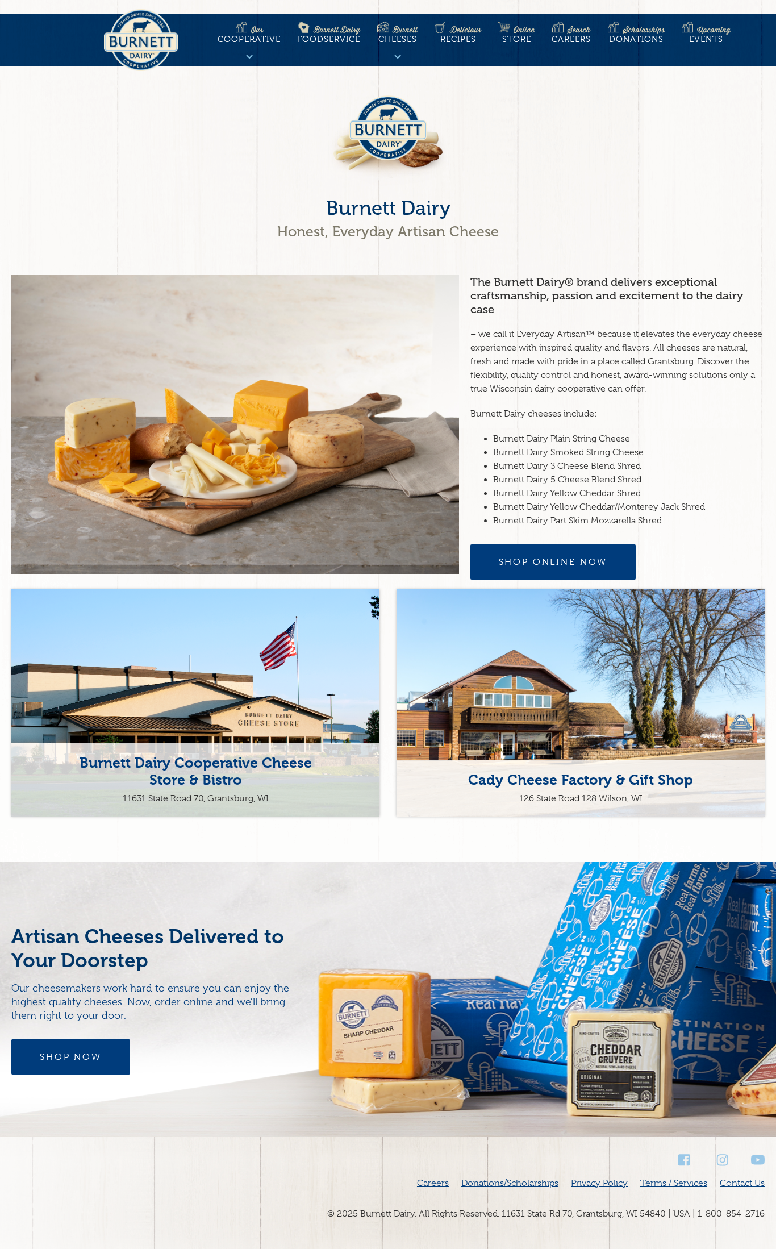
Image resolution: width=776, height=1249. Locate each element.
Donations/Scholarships (509, 1183)
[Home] (141, 42)
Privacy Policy (599, 1183)
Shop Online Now (553, 562)
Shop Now (71, 1057)
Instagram (721, 1160)
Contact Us (742, 1183)
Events (710, 34)
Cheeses (398, 34)
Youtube (758, 1160)
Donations (637, 34)
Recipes (460, 34)
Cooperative (249, 34)
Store (518, 34)
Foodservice (329, 34)
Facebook (685, 1160)
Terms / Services (673, 1183)
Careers (571, 34)
